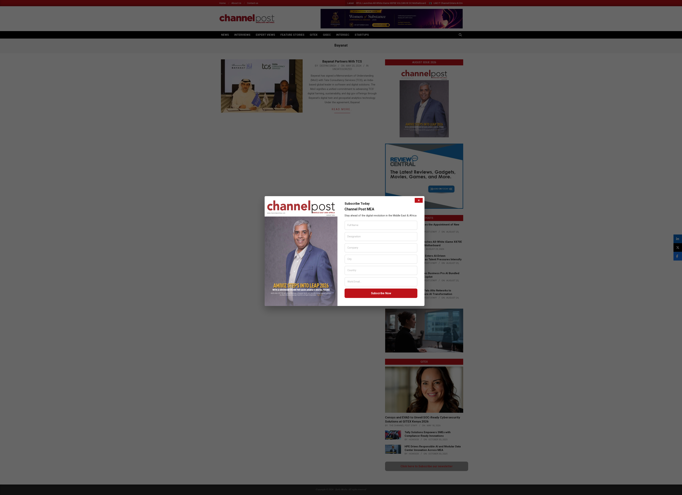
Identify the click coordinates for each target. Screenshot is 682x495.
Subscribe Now (381, 293)
